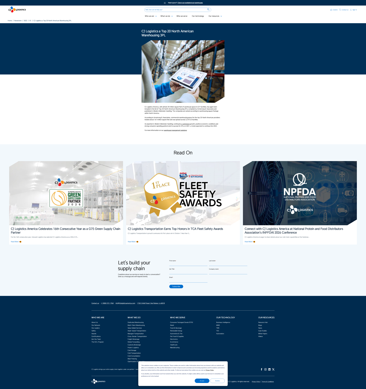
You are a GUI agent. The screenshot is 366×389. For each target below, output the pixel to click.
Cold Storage (132, 350)
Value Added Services (135, 328)
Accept (202, 381)
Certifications (96, 336)
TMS (217, 328)
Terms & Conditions (268, 381)
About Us (95, 322)
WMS (218, 325)
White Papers (262, 334)
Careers (335, 10)
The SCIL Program (98, 342)
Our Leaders (96, 328)
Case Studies (262, 331)
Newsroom (18, 21)
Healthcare (173, 345)
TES (217, 331)
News (260, 328)
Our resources (214, 16)
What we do (165, 16)
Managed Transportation (136, 334)
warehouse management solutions (175, 130)
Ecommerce (174, 342)
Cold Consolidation (134, 356)
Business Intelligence (223, 322)
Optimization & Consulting (136, 361)
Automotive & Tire (176, 334)
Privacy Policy (210, 370)
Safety (94, 331)
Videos (260, 336)
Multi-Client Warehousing (136, 325)
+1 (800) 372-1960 (107, 303)
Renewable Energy (176, 331)
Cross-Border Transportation (137, 336)
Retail (172, 325)
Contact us (345, 10)
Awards (94, 334)
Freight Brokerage (133, 339)
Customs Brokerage (134, 345)
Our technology (198, 16)
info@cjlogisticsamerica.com (125, 303)
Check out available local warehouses (190, 3)
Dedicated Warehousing (136, 322)
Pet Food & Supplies (177, 336)
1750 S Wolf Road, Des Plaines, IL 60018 (151, 303)
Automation (220, 334)
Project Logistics (133, 348)
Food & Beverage (176, 328)
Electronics (174, 339)
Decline (217, 381)
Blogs (260, 325)
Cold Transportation (134, 353)
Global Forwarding (134, 342)
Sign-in (355, 10)
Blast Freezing (132, 359)
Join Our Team (96, 339)
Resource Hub (263, 322)
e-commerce (185, 124)
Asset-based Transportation (137, 331)
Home (10, 21)
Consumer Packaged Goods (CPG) (181, 322)
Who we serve (182, 16)
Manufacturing (174, 348)
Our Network (96, 325)
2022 (25, 21)
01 (30, 21)
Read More (14, 242)
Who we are (149, 16)
